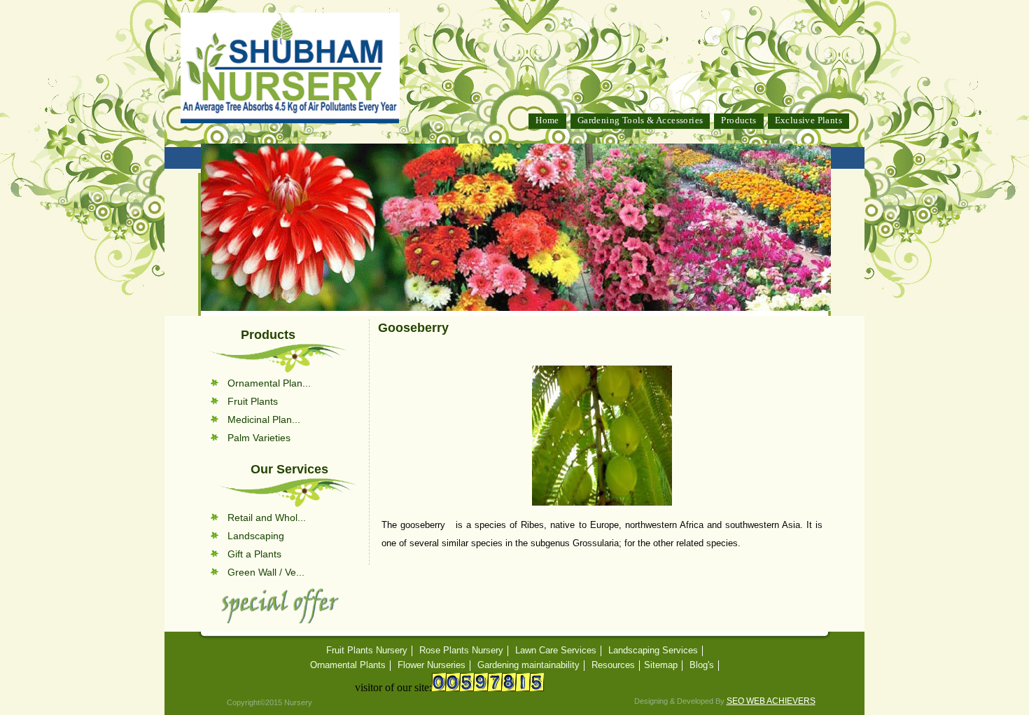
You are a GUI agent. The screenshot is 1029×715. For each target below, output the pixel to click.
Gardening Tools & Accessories (641, 120)
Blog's (702, 665)
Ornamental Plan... (269, 383)
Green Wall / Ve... (265, 572)
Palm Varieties (258, 437)
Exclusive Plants (808, 120)
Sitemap (661, 665)
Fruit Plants (252, 401)
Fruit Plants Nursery (366, 650)
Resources (613, 665)
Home (547, 120)
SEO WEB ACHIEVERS (771, 701)
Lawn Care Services (555, 650)
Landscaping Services (653, 650)
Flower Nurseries (431, 665)
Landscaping (255, 535)
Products (738, 120)
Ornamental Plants (348, 665)
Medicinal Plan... (263, 419)
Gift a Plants (254, 554)
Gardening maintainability (528, 665)
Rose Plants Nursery (461, 650)
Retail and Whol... (266, 517)
